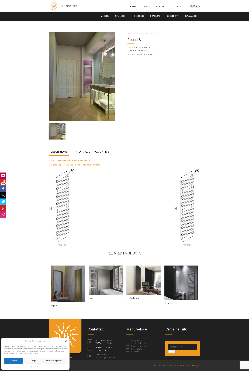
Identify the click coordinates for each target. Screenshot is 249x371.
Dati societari (159, 365)
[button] (65, 341)
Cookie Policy (35, 366)
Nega (34, 360)
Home (106, 16)
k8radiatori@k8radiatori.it (105, 357)
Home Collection (142, 34)
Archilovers (3, 176)
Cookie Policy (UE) (192, 365)
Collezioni (120, 16)
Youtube (3, 182)
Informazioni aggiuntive (92, 151)
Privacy (170, 365)
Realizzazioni (191, 16)
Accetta (13, 360)
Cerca (171, 351)
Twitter (3, 201)
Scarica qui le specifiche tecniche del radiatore (70, 160)
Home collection (138, 346)
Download (155, 16)
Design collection (138, 340)
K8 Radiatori (68, 6)
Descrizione (58, 151)
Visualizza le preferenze (55, 360)
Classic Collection (138, 343)
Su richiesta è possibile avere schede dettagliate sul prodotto (75, 164)
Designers (139, 16)
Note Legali (179, 365)
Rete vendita (172, 16)
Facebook (3, 189)
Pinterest (3, 208)
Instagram (3, 214)
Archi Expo (3, 195)
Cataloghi (135, 351)
